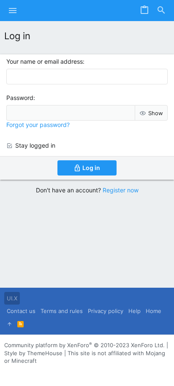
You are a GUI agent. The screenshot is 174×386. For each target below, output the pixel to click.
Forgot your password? (38, 124)
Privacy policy (105, 311)
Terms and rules (62, 311)
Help (134, 311)
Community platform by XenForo (84, 345)
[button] (13, 10)
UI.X (12, 298)
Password (19, 97)
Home (153, 311)
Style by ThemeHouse (33, 353)
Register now (121, 190)
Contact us (21, 311)
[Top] (9, 324)
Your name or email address (44, 61)
